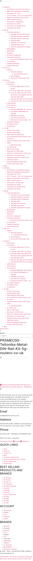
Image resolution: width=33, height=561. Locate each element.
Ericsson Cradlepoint (14, 55)
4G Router (13, 557)
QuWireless (10, 51)
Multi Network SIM (14, 559)
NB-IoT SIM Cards (13, 149)
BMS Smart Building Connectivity (18, 11)
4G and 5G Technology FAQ (20, 78)
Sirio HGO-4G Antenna (18, 118)
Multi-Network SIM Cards (15, 134)
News (5, 166)
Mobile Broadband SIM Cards (17, 161)
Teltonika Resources (20, 74)
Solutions (7, 7)
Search (2, 333)
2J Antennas (11, 61)
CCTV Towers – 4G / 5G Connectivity (19, 15)
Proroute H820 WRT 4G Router (21, 90)
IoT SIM (6, 128)
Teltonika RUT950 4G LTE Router (22, 99)
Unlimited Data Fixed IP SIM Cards (18, 141)
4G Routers (11, 84)
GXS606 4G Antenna (17, 116)
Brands (6, 30)
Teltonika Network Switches (20, 36)
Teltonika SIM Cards (17, 45)
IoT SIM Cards (11, 147)
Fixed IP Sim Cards (13, 130)
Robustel (10, 53)
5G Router (21, 557)
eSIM (8, 143)
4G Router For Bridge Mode (16, 26)
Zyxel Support (15, 76)
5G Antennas (11, 105)
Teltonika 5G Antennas (18, 42)
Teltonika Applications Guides (20, 47)
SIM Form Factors (13, 159)
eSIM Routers (11, 103)
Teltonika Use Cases (14, 28)
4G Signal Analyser (13, 122)
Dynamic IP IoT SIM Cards (15, 155)
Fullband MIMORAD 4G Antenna (21, 109)
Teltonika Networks (13, 32)
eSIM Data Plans (16, 145)
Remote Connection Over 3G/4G (18, 17)
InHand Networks (13, 65)
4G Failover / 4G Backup (15, 22)
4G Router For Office (14, 24)
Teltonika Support (17, 72)
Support (9, 70)
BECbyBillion (11, 49)
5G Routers (11, 82)
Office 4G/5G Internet (14, 19)
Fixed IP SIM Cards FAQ (15, 164)
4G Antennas (11, 107)
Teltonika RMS (15, 40)
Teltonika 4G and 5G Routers (20, 34)
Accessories (11, 126)
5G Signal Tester (12, 124)
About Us (7, 67)
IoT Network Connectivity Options (18, 9)
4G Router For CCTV (14, 13)
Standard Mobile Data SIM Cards (18, 157)
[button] (16, 331)
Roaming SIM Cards (13, 132)
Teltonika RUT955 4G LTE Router (22, 101)
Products (7, 80)
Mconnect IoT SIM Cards (15, 151)
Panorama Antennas (13, 57)
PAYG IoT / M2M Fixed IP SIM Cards (19, 153)
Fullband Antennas (13, 63)
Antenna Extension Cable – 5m (21, 120)
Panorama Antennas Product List (21, 59)
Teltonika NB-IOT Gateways (20, 38)
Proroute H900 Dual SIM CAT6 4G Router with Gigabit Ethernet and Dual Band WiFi (21, 95)
